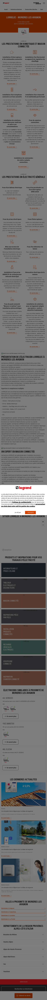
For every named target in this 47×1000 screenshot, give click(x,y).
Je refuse (17, 512)
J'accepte (30, 512)
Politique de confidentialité (21, 502)
